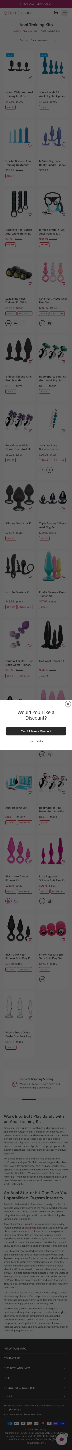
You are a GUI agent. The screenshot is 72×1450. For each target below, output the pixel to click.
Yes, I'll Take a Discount (36, 731)
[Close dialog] (68, 704)
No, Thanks (35, 741)
